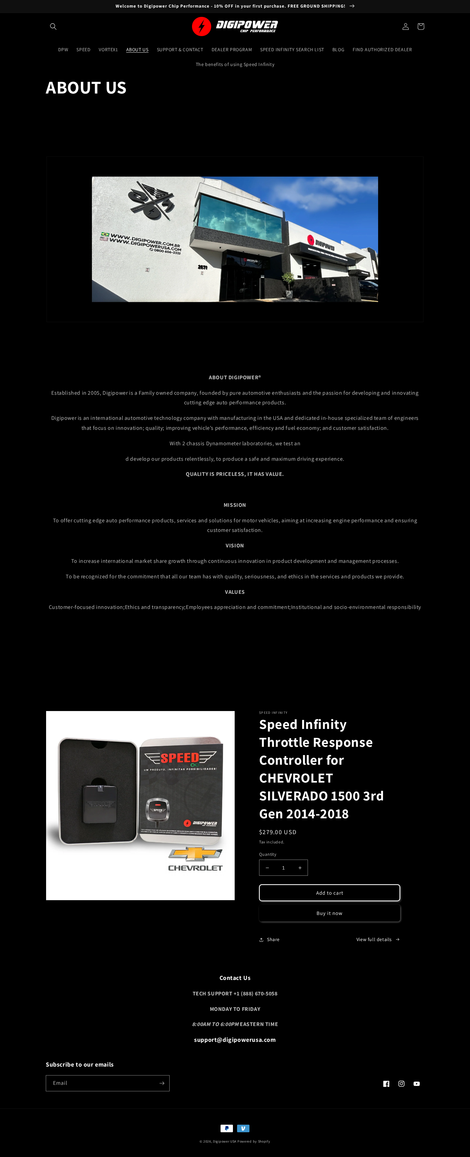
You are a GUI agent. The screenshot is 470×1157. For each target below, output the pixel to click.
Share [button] (273, 939)
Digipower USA (224, 1141)
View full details (374, 939)
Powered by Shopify (253, 1141)
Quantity (267, 854)
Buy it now (330, 913)
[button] (53, 26)
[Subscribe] (161, 1083)
